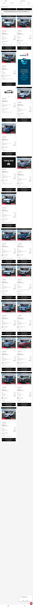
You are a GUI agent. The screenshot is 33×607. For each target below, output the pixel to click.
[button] (15, 28)
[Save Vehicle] (15, 31)
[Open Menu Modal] (2, 1)
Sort (9, 9)
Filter (25, 9)
